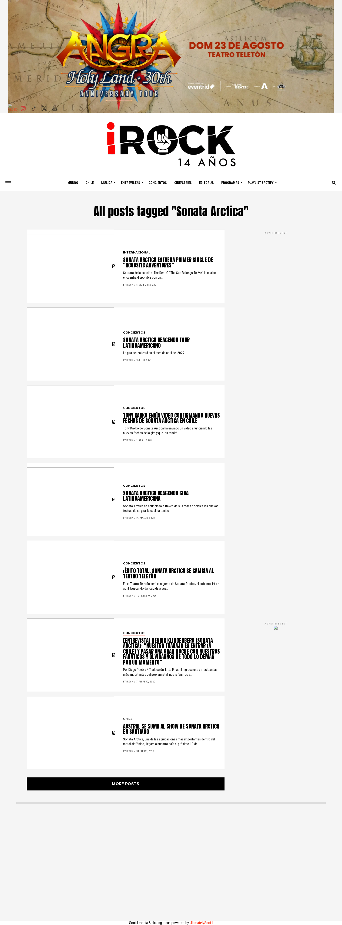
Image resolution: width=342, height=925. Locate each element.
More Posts (125, 784)
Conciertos (158, 183)
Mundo (72, 183)
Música (106, 183)
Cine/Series (183, 183)
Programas (230, 183)
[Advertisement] (275, 422)
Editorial (206, 183)
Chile (90, 183)
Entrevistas (130, 183)
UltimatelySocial (201, 923)
